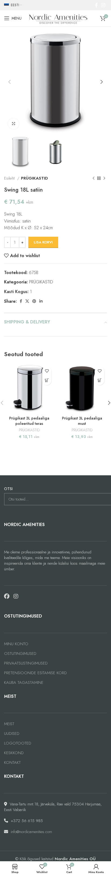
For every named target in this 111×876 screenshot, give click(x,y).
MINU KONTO (16, 644)
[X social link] (27, 301)
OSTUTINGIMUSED (20, 653)
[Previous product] (93, 178)
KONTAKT (12, 762)
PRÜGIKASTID (34, 178)
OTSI (8, 489)
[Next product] (104, 178)
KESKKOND (14, 753)
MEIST (9, 724)
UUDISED (11, 733)
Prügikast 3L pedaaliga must (82, 420)
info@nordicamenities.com (31, 832)
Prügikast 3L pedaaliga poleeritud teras (29, 420)
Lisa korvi (43, 242)
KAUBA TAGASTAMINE (23, 682)
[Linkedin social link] (41, 301)
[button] (46, 380)
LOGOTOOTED (17, 743)
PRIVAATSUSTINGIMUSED (26, 663)
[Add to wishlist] (46, 371)
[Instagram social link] (103, 5)
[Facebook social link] (96, 5)
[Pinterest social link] (34, 301)
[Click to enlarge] (13, 123)
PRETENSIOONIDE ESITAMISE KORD (35, 673)
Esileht (10, 178)
